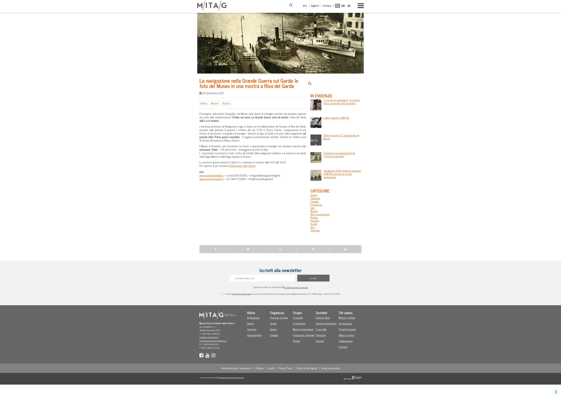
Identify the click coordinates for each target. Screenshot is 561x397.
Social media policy (330, 368)
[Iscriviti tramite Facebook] (295, 287)
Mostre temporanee (303, 329)
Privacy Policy (285, 368)
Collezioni (315, 198)
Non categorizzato (320, 214)
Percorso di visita (279, 317)
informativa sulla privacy (241, 293)
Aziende (320, 341)
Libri (312, 208)
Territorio (315, 230)
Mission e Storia (347, 317)
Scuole (313, 224)
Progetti (314, 221)
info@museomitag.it (208, 337)
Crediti (270, 368)
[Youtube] (208, 356)
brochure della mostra (244, 166)
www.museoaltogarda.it (211, 179)
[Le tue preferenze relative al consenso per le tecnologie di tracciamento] (556, 392)
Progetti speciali (347, 329)
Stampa (259, 368)
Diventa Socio (323, 317)
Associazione (345, 323)
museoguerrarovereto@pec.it (213, 341)
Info (305, 5)
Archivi (203, 103)
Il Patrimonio (299, 323)
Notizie (226, 103)
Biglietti (315, 5)
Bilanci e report (346, 335)
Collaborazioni (346, 341)
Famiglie (314, 201)
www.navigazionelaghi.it (211, 175)
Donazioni (321, 335)
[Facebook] (202, 356)
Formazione (316, 205)
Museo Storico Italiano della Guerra (232, 377)
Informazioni (253, 317)
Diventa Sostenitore (326, 323)
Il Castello (298, 317)
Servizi (250, 323)
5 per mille (321, 329)
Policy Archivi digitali (306, 368)
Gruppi (273, 329)
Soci (312, 227)
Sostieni (327, 5)
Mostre (215, 103)
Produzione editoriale (304, 335)
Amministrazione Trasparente (236, 368)
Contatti (343, 347)
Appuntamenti (254, 335)
